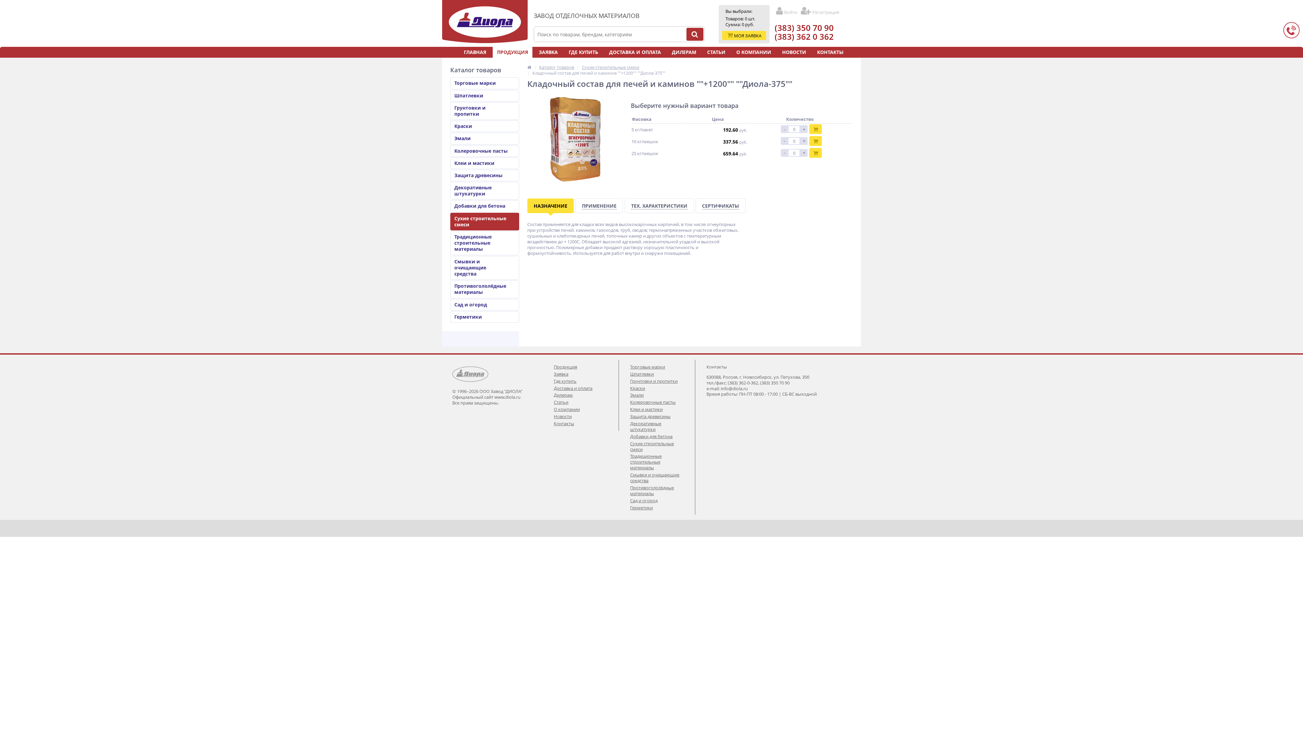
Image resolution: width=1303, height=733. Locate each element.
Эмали (462, 138)
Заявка (548, 52)
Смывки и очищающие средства (470, 267)
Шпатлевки (468, 95)
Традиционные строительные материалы (473, 242)
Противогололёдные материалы (480, 289)
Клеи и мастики (474, 163)
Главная (475, 52)
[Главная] (529, 67)
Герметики (468, 317)
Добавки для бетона (479, 206)
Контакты (830, 52)
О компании (753, 52)
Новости (794, 52)
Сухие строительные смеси (480, 221)
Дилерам (684, 52)
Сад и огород (470, 304)
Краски (463, 126)
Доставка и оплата (635, 52)
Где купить (583, 52)
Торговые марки (475, 83)
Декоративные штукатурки (473, 190)
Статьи (716, 52)
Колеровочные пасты (481, 151)
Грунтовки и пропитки (470, 111)
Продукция (512, 52)
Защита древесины (478, 175)
